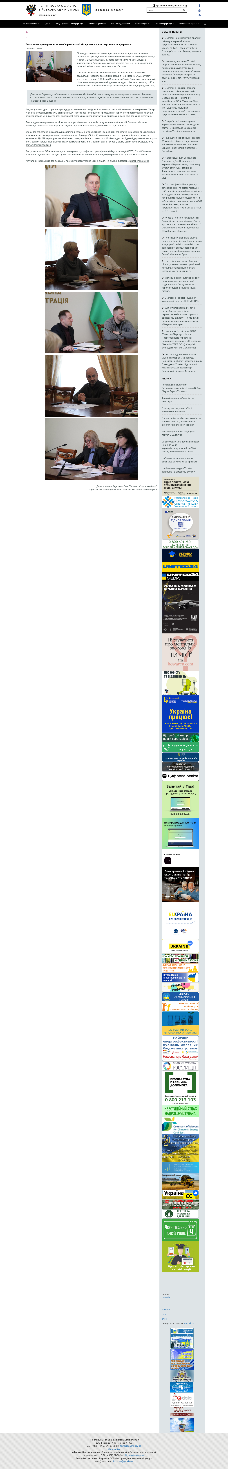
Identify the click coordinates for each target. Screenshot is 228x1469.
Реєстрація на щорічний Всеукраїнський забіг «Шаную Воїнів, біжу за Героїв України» (181, 388)
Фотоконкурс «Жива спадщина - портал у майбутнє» (179, 433)
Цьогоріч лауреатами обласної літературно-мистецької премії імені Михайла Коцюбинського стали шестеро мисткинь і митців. (181, 265)
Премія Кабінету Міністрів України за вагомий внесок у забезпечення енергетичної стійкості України (181, 421)
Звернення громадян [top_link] (96, 24)
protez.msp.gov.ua (139, 160)
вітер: (164, 1318)
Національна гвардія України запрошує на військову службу (178, 469)
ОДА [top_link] (46, 24)
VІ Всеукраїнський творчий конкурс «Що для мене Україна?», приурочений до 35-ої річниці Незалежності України (180, 446)
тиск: (164, 1314)
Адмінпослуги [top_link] (140, 24)
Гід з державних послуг (108, 10)
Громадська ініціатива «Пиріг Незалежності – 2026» (177, 409)
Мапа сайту (114, 1448)
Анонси (166, 378)
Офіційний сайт (48, 14)
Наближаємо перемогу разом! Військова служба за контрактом (179, 459)
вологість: (167, 1309)
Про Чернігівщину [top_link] (29, 24)
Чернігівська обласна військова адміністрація (59, 7)
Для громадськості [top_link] (119, 24)
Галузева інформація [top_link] (163, 24)
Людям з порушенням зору (173, 5)
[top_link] (205, 24)
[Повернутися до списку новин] (27, 37)
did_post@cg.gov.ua (134, 1455)
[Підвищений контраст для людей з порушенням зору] (154, 5)
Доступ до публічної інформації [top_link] (69, 24)
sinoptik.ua (189, 1323)
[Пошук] (184, 10)
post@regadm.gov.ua (130, 1445)
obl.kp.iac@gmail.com (123, 1461)
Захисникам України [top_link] (188, 24)
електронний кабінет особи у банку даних (109, 141)
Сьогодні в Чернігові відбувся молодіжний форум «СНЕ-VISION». (180, 299)
